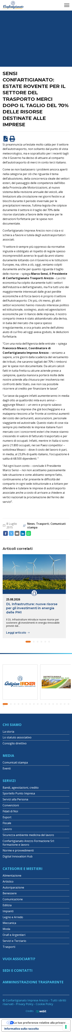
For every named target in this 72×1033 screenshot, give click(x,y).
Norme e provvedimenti (18, 850)
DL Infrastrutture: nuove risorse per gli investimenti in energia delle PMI (31, 608)
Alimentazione (12, 875)
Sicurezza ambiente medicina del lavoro (28, 835)
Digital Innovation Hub (18, 856)
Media (8, 755)
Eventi (7, 768)
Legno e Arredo (13, 917)
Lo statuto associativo (17, 737)
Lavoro (7, 829)
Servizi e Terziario (14, 941)
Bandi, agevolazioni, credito (21, 787)
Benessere (10, 893)
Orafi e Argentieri (14, 935)
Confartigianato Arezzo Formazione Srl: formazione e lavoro (28, 843)
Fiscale (7, 823)
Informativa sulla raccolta (21, 1028)
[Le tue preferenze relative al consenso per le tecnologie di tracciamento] (66, 1027)
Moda (6, 929)
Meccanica (9, 923)
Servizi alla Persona (15, 799)
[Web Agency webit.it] (40, 1011)
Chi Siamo (12, 724)
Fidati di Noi (10, 811)
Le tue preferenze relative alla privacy (39, 1022)
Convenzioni (11, 805)
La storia (8, 731)
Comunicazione (13, 899)
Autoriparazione (13, 887)
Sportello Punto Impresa (19, 793)
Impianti (8, 911)
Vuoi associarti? (19, 958)
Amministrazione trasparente (33, 982)
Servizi (9, 780)
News (31, 524)
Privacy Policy (24, 1004)
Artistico (8, 881)
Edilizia (7, 905)
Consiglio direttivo (15, 743)
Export (7, 817)
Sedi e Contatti (18, 970)
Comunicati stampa (15, 762)
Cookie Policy (44, 1004)
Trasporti (42, 524)
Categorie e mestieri (22, 868)
